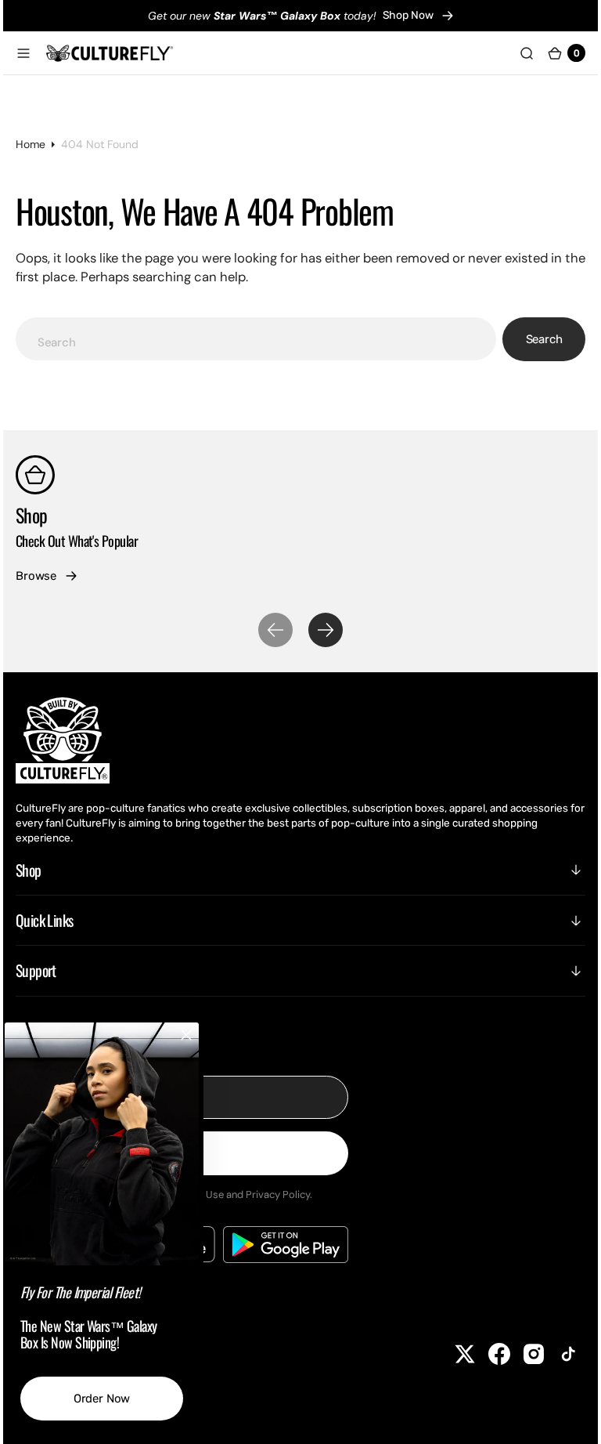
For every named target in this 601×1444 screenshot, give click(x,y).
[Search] (515, 53)
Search (532, 339)
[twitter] (453, 1354)
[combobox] (256, 338)
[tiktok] (556, 1354)
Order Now (113, 1399)
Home (42, 144)
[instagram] (522, 1354)
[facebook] (487, 1354)
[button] (35, 53)
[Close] (198, 1035)
